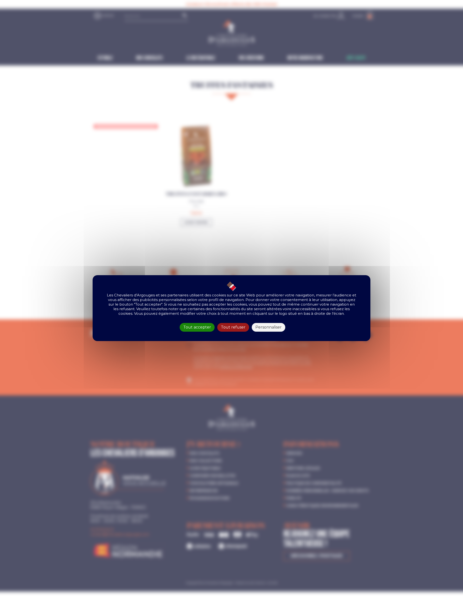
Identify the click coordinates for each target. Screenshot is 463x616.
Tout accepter (197, 327)
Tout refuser (233, 327)
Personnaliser (268, 327)
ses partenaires (174, 295)
